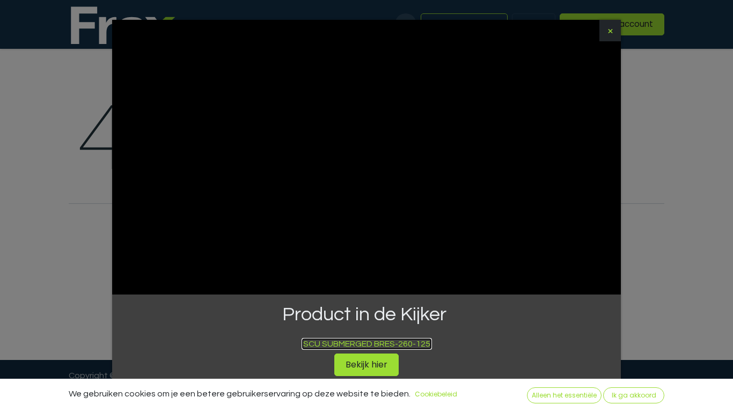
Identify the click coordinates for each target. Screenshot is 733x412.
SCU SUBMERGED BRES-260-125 (366, 344)
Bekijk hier (366, 364)
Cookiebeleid (436, 394)
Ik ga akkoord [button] (634, 395)
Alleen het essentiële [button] (564, 395)
